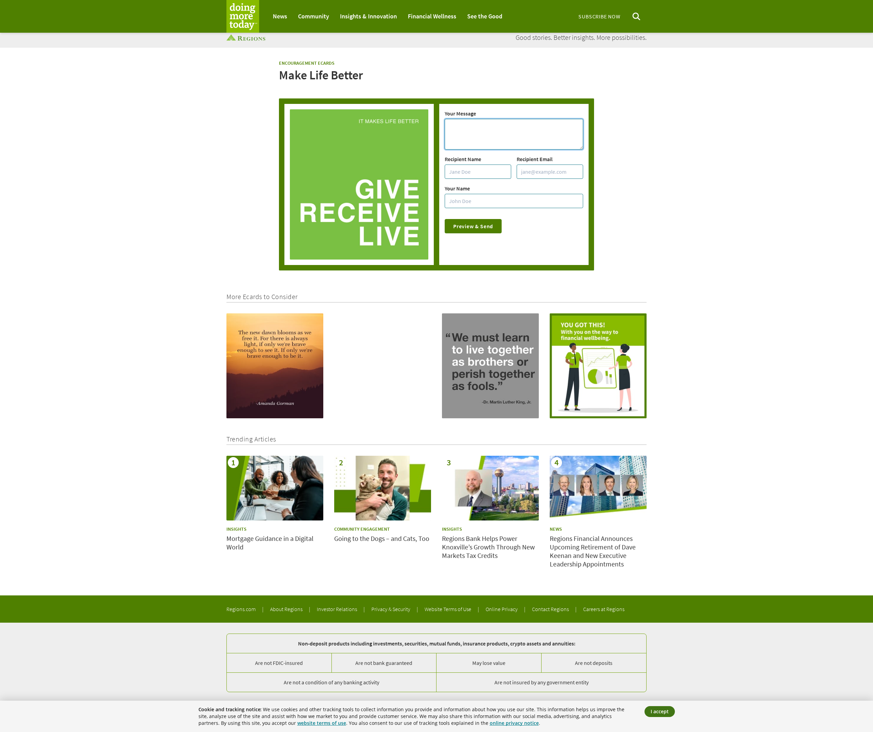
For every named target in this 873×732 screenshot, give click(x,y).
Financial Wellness (432, 16)
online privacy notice (514, 723)
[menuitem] (280, 16)
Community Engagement (362, 529)
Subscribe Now (599, 16)
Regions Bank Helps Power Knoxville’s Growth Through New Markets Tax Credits (488, 547)
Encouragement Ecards (307, 63)
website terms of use (321, 723)
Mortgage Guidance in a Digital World (269, 542)
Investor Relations (337, 609)
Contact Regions (551, 609)
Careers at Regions (603, 609)
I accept (660, 711)
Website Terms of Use (448, 609)
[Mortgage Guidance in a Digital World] (274, 488)
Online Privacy (502, 609)
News (280, 16)
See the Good (484, 16)
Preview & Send (473, 226)
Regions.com (241, 609)
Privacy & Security (391, 609)
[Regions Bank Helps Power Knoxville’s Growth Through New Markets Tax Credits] (490, 488)
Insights (236, 529)
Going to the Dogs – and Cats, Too (381, 538)
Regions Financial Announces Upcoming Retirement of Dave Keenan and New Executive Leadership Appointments (593, 551)
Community (313, 16)
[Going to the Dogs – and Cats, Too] (382, 488)
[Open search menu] (636, 16)
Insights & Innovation (368, 16)
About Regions (287, 609)
